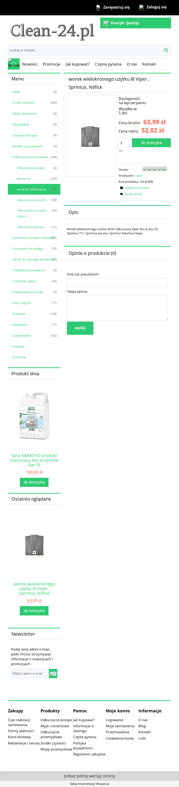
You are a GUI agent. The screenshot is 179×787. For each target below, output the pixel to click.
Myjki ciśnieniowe (25, 113)
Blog (142, 726)
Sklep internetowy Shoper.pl (89, 784)
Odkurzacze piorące (56, 719)
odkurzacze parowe (30, 168)
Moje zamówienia (120, 726)
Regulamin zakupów (89, 754)
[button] (134, 188)
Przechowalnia (117, 732)
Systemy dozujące (25, 135)
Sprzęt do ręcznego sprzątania (33, 259)
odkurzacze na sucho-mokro (32, 213)
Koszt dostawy (19, 736)
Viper (139, 175)
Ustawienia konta (120, 738)
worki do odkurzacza (31, 189)
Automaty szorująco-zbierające (34, 238)
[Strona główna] (52, 29)
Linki (142, 738)
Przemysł (19, 314)
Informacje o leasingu (83, 728)
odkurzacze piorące (30, 227)
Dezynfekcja (21, 124)
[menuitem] (30, 64)
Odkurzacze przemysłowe (30, 157)
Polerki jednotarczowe (28, 292)
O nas (143, 719)
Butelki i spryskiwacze (27, 146)
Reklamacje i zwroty (24, 743)
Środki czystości (23, 102)
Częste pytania (84, 736)
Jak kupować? (84, 719)
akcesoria (23, 178)
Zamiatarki (20, 324)
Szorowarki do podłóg (28, 248)
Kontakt (144, 732)
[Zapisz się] (53, 673)
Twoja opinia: (77, 291)
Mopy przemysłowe (56, 749)
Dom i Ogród (21, 303)
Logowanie (114, 719)
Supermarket (22, 335)
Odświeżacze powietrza (29, 270)
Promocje (19, 357)
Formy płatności (21, 730)
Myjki (16, 92)
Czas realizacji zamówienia (19, 722)
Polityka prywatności (83, 745)
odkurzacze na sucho (31, 200)
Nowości (18, 346)
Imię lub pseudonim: (83, 274)
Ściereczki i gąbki (24, 281)
